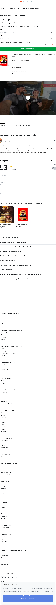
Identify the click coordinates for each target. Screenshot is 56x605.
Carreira (3, 348)
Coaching (3, 351)
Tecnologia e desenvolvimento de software (13, 550)
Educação (3, 417)
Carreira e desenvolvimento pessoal (11, 346)
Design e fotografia (6, 378)
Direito (3, 415)
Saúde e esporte (6, 534)
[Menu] (2, 2)
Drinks (2, 367)
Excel (2, 553)
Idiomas (3, 422)
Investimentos (5, 447)
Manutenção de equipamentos (9, 463)
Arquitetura (4, 401)
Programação (4, 555)
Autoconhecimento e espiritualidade (11, 330)
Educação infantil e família (8, 390)
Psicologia (3, 431)
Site (2, 557)
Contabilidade (4, 440)
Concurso (3, 413)
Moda (2, 493)
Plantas (3, 518)
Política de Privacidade (48, 44)
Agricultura (4, 516)
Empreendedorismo (6, 443)
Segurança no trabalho (7, 404)
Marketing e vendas (6, 472)
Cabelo (3, 484)
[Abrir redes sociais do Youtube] (54, 141)
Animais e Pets (5, 321)
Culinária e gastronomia (8, 362)
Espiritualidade (5, 335)
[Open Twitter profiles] (6, 577)
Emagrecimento (5, 537)
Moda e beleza (5, 481)
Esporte (3, 539)
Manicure (3, 488)
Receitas (3, 372)
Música (3, 507)
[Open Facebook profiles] (2, 577)
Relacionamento (5, 527)
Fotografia (3, 383)
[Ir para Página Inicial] (27, 2)
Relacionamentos (6, 525)
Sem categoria (5, 564)
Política (3, 429)
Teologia (3, 339)
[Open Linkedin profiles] (9, 577)
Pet (2, 323)
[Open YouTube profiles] (12, 577)
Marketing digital (5, 475)
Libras (2, 424)
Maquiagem (4, 491)
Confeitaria (4, 365)
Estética (3, 486)
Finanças (3, 445)
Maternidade (4, 392)
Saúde (2, 544)
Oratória (3, 355)
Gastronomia (4, 369)
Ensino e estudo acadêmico (8, 410)
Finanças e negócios (6, 438)
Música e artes (5, 500)
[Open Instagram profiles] (15, 577)
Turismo (3, 457)
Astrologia (4, 332)
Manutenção (4, 466)
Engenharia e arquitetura (8, 399)
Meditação (4, 337)
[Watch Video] (28, 98)
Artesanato (4, 502)
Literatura (3, 427)
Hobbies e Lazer (5, 454)
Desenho (3, 505)
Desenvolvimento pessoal (8, 353)
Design (3, 381)
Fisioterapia (4, 541)
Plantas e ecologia (6, 514)
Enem (2, 420)
